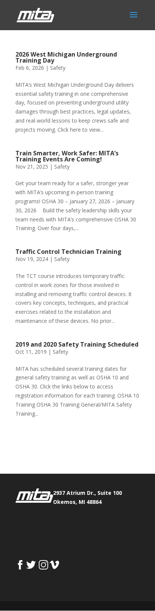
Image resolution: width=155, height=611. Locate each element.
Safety (57, 67)
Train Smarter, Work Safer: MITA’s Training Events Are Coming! (67, 156)
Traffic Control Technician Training (68, 251)
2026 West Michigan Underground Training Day (66, 57)
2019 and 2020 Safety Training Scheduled (76, 344)
